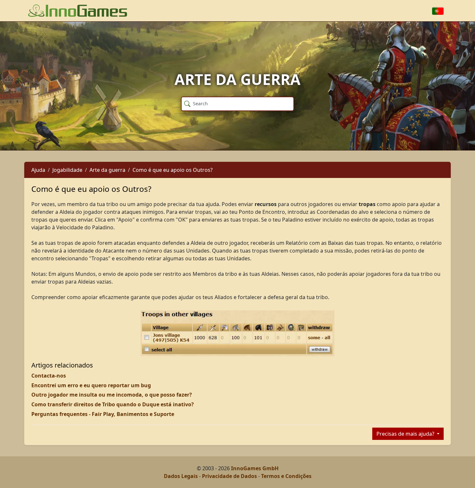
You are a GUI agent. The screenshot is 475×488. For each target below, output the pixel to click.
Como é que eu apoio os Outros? (172, 169)
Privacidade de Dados (229, 476)
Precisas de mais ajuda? (406, 433)
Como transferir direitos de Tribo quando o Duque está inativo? (112, 404)
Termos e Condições (286, 476)
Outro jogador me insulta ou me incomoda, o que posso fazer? (111, 394)
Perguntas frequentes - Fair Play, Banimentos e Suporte (102, 414)
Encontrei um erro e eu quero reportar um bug (91, 385)
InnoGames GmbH (255, 468)
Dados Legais (181, 476)
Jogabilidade (67, 169)
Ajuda (38, 169)
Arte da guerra (107, 169)
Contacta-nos (48, 375)
